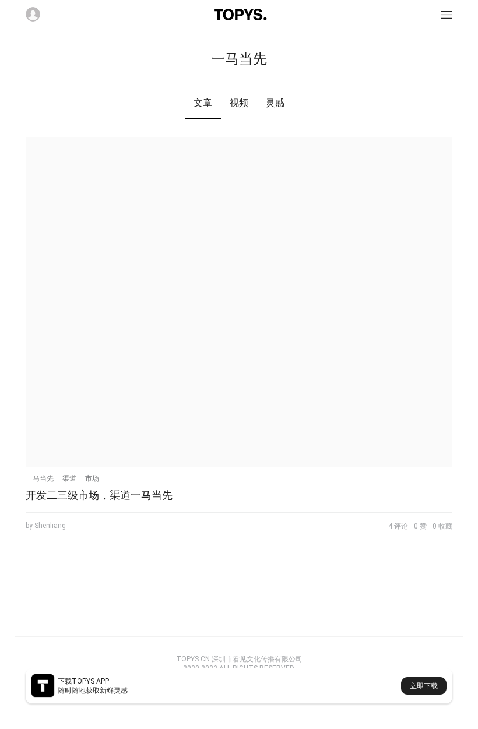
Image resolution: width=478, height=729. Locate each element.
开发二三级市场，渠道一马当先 (99, 495)
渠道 (69, 478)
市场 (92, 478)
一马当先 (40, 478)
